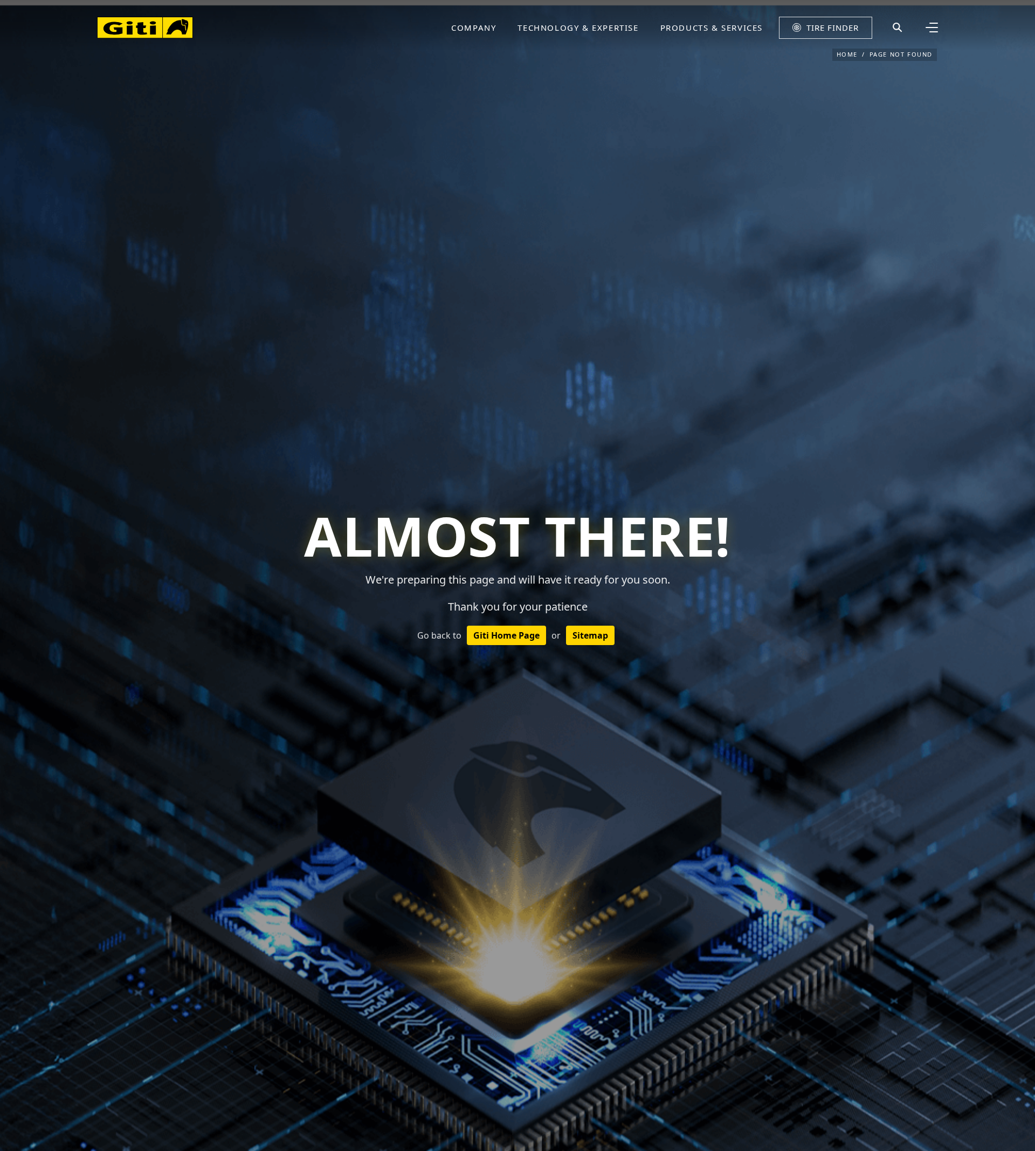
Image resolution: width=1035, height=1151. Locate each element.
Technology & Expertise (578, 27)
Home (847, 54)
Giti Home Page (506, 635)
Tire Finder (832, 27)
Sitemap (590, 635)
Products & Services (711, 27)
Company (473, 27)
